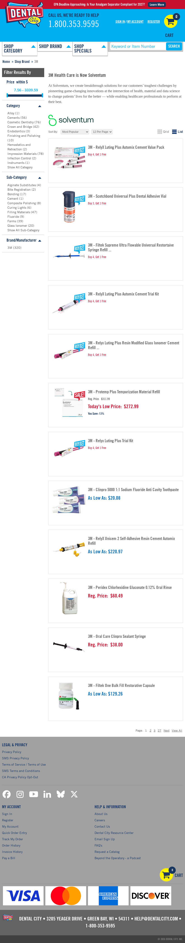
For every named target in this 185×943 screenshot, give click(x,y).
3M (10, 247)
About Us (101, 814)
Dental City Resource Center (114, 833)
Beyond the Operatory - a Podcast (118, 858)
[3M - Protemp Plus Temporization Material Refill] (69, 402)
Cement (13, 198)
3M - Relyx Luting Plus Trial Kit (110, 441)
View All (177, 730)
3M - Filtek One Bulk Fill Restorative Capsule (121, 686)
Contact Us (102, 826)
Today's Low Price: (105, 406)
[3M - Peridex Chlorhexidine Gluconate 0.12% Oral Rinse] (69, 598)
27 (159, 730)
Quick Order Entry (14, 833)
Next (166, 730)
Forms (12, 221)
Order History (11, 845)
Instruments (16, 163)
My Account (135, 21)
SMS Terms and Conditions (21, 771)
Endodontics (16, 131)
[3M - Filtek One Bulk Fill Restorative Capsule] (69, 696)
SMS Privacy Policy (15, 758)
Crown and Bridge (20, 126)
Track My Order (12, 839)
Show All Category (19, 167)
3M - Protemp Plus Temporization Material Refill (124, 392)
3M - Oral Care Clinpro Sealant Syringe (117, 636)
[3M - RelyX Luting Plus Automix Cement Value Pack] (69, 158)
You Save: (93, 413)
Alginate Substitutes (22, 185)
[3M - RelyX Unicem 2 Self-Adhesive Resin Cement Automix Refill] (69, 549)
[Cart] (170, 21)
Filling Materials (19, 212)
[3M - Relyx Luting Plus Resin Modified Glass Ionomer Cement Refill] (69, 353)
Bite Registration (19, 189)
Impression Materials (22, 154)
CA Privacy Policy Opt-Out (20, 777)
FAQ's (98, 845)
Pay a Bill (8, 858)
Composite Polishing (22, 203)
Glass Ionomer (17, 225)
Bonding (13, 194)
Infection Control (19, 158)
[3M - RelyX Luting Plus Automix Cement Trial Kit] (69, 304)
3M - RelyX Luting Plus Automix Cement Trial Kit (123, 294)
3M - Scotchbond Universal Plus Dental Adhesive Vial (127, 196)
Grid (166, 131)
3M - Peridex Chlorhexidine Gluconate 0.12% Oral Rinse (130, 588)
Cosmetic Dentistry (21, 122)
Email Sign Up (105, 839)
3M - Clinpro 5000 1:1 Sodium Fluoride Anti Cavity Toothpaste (133, 490)
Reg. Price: (93, 399)
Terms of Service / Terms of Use (24, 764)
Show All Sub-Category (23, 230)
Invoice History (12, 852)
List (180, 131)
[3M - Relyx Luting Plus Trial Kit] (69, 451)
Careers (100, 820)
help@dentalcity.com (156, 918)
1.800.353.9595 (73, 24)
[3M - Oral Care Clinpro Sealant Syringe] (69, 647)
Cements (14, 117)
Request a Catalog (107, 852)
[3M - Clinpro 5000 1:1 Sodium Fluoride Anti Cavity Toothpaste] (69, 500)
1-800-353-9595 (100, 925)
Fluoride (13, 216)
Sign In (120, 21)
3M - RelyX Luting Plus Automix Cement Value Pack (126, 147)
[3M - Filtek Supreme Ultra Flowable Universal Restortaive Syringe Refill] (69, 255)
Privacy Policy (11, 752)
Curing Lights (17, 207)
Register (154, 21)
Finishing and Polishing (23, 135)
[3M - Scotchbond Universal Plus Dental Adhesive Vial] (69, 207)
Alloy (11, 113)
